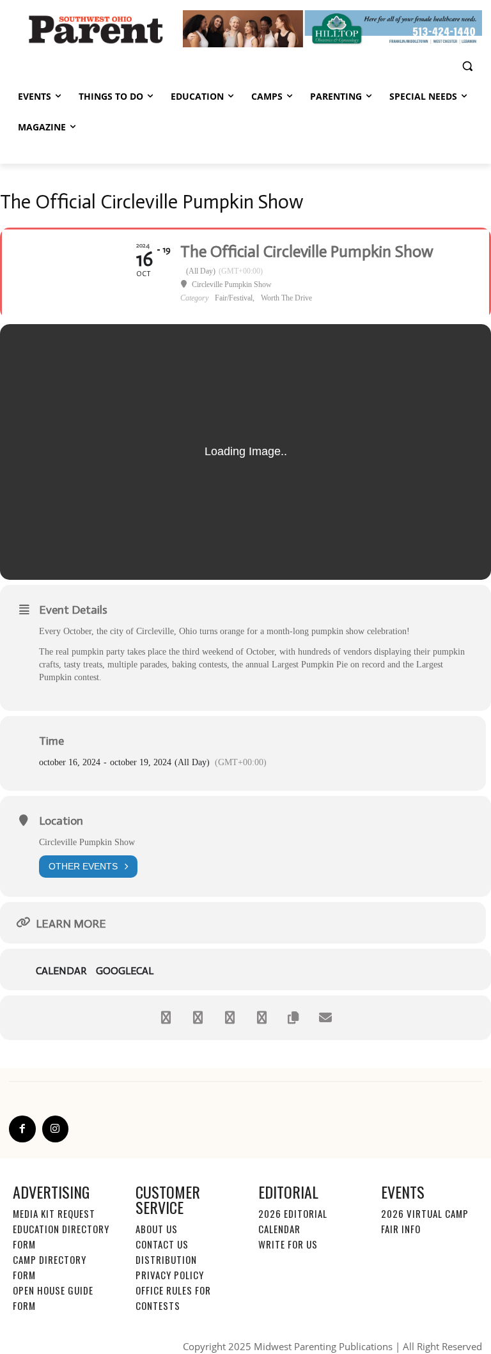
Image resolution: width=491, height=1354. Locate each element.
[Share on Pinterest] (261, 1018)
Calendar (61, 971)
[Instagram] (55, 1129)
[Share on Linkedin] (230, 1018)
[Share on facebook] (166, 1018)
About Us (157, 1229)
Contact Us (162, 1244)
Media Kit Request (54, 1213)
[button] (467, 66)
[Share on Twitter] (198, 1018)
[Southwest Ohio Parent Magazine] (96, 29)
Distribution (166, 1259)
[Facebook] (22, 1129)
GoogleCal (124, 971)
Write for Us (288, 1244)
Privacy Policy (170, 1275)
